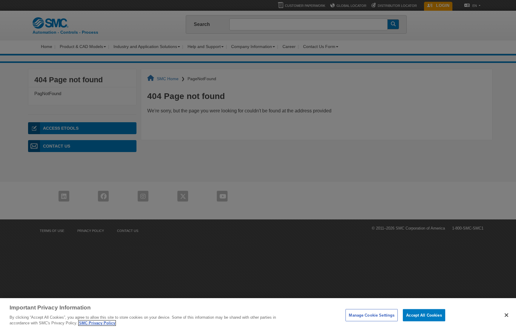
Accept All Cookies (424, 315)
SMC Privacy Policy (97, 323)
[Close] (506, 315)
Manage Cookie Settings (371, 315)
